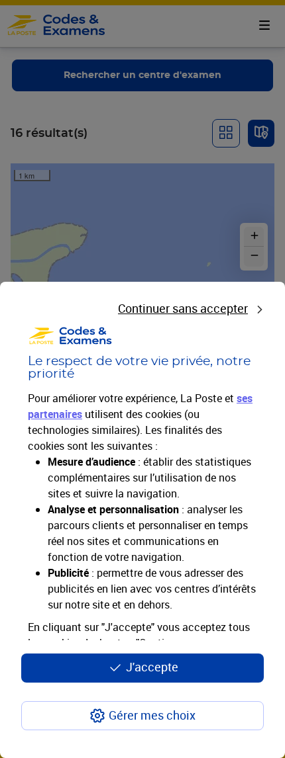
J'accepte (152, 667)
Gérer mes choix (152, 715)
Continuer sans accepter (183, 308)
